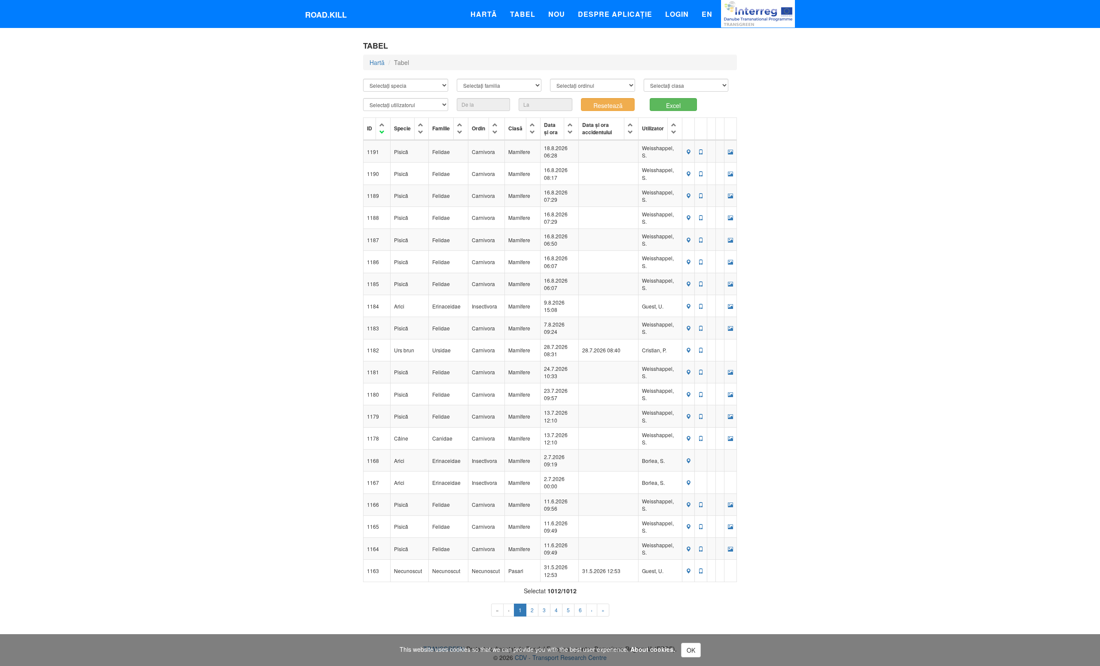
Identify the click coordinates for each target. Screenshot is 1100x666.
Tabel (522, 14)
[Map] (688, 151)
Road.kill (326, 14)
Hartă (484, 14)
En (707, 14)
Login (677, 14)
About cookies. (652, 649)
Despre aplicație (615, 14)
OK (691, 650)
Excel (673, 105)
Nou (556, 14)
